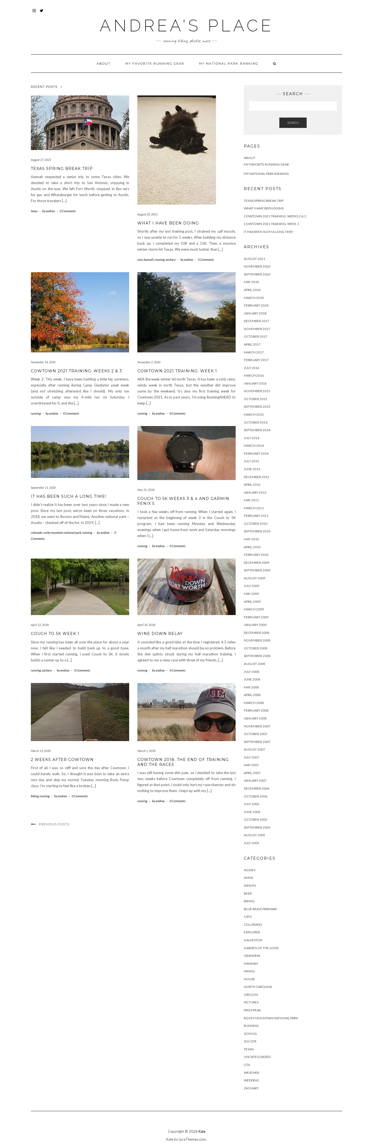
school (250, 1034)
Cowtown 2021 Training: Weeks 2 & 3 (76, 370)
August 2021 (254, 259)
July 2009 (251, 586)
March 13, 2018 (41, 751)
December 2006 (256, 788)
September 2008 (257, 656)
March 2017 (254, 352)
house (249, 979)
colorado (36, 532)
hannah (148, 259)
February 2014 (256, 453)
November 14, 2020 (43, 362)
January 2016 (255, 383)
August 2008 (254, 664)
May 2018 (251, 282)
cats (140, 259)
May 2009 (251, 594)
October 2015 (255, 399)
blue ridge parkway (260, 909)
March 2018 (254, 298)
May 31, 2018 (145, 489)
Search (293, 122)
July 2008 (251, 672)
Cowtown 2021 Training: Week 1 (177, 370)
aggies (249, 870)
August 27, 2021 (41, 159)
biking (35, 796)
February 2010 (256, 555)
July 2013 (251, 461)
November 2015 (257, 391)
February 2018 (256, 305)
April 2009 (252, 602)
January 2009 (255, 625)
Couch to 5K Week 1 (55, 633)
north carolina (258, 987)
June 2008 (252, 679)
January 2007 (255, 780)
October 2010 (255, 523)
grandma (252, 956)
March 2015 (254, 414)
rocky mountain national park (62, 532)
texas (34, 211)
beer (248, 893)
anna (248, 878)
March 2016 (254, 375)
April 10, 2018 (146, 625)
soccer (250, 1041)
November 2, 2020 (148, 362)
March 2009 (254, 609)
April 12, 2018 (40, 625)
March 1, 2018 (146, 751)
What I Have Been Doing (168, 223)
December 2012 (256, 477)
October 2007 (255, 734)
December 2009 (256, 562)
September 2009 (257, 570)
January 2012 (255, 492)
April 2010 (252, 547)
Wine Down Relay (160, 633)
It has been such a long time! (68, 496)
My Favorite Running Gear (154, 63)
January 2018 (255, 313)
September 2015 (257, 406)
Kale (202, 1131)
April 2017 (252, 344)
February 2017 (256, 360)
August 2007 (254, 749)
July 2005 (251, 843)
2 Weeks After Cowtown (62, 759)
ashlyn (250, 885)
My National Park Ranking (228, 63)
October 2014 (255, 422)
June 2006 (252, 812)
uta (247, 1065)
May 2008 (251, 687)
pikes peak (252, 1010)
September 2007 (257, 742)
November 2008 (257, 640)
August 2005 (254, 835)
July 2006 (251, 804)
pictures (251, 1002)
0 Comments (68, 211)
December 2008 (256, 633)
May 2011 (251, 500)
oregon (251, 995)
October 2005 (255, 819)
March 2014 (254, 445)
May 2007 (251, 765)
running (159, 259)
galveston (253, 940)
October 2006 (255, 796)
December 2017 (256, 321)
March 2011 (254, 508)
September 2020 (257, 274)
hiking (249, 971)
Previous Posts (54, 824)
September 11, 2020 (43, 487)
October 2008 (255, 648)
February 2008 (256, 710)
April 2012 (252, 484)
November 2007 (257, 726)
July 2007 (251, 757)
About (104, 63)
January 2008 (255, 718)
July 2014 (251, 438)
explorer (252, 932)
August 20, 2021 (147, 214)
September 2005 (257, 827)
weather (251, 1073)
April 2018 (252, 290)
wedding (251, 1080)
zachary (170, 259)
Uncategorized (257, 1057)
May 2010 (251, 539)
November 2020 (257, 266)
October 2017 (255, 336)
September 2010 (257, 531)
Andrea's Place (187, 25)
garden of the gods (261, 948)
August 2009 (254, 578)
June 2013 (252, 469)
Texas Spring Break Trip (62, 168)
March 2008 (254, 703)
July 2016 (251, 368)
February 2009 (256, 617)
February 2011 (256, 516)
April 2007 (252, 773)
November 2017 (257, 329)
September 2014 (257, 430)
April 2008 (252, 695)
